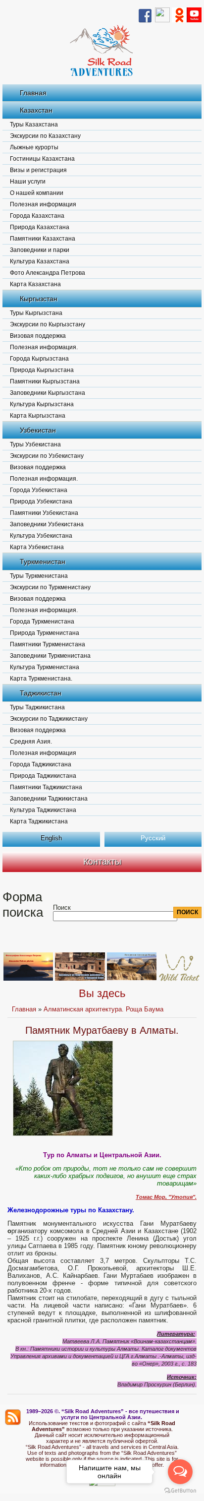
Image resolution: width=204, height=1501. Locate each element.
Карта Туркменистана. (41, 678)
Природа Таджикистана (43, 775)
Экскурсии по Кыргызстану (47, 324)
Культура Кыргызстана (42, 404)
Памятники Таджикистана (46, 787)
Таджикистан (40, 693)
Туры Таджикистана (37, 707)
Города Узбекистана (38, 490)
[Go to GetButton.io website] (180, 1491)
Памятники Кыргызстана (45, 381)
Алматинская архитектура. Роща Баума (103, 1009)
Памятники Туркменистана (47, 644)
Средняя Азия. (31, 741)
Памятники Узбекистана (44, 512)
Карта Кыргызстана (37, 415)
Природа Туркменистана (44, 632)
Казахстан (36, 110)
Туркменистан (42, 561)
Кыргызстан (38, 299)
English (51, 838)
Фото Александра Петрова (47, 272)
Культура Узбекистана (41, 535)
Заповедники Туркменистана (50, 655)
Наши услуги (28, 181)
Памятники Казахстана (42, 238)
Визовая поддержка (38, 335)
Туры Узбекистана (35, 444)
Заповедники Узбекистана (47, 524)
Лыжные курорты (34, 147)
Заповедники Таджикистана (49, 798)
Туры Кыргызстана (36, 313)
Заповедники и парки (39, 250)
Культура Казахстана (39, 261)
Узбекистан (38, 430)
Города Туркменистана (42, 621)
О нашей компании (36, 192)
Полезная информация (43, 204)
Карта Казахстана (35, 284)
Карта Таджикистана (39, 821)
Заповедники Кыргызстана (47, 392)
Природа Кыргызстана (42, 370)
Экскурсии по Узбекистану (47, 455)
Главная (33, 93)
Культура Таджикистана (43, 810)
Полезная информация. (44, 347)
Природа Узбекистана (41, 501)
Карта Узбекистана (37, 547)
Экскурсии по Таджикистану (49, 718)
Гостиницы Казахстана (42, 158)
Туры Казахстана (34, 124)
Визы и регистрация (38, 170)
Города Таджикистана (40, 764)
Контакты (102, 862)
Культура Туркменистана (44, 667)
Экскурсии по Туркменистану (50, 587)
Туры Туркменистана (39, 575)
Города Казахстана (37, 215)
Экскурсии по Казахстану (45, 135)
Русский (153, 838)
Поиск (62, 907)
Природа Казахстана (39, 227)
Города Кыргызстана (39, 358)
